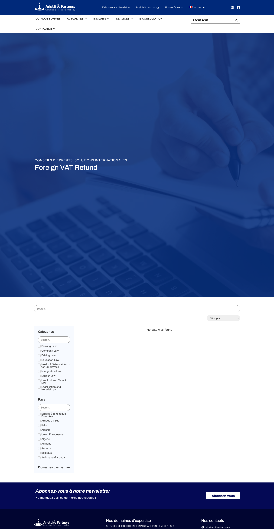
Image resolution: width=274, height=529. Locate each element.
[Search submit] (236, 20)
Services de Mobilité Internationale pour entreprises (140, 526)
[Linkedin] (232, 7)
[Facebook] (238, 7)
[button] (197, 7)
